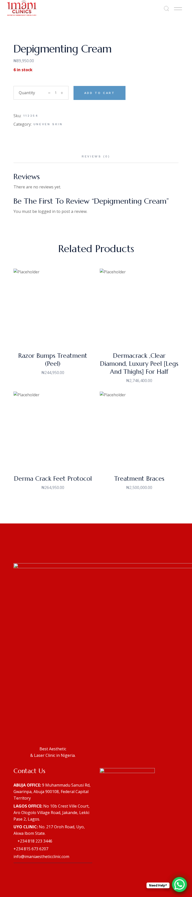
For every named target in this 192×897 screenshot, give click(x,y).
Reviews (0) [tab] (96, 156)
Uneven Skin (48, 124)
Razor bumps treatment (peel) (52, 360)
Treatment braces (139, 478)
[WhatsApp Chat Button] (179, 884)
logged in (47, 211)
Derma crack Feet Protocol (53, 478)
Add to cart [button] (53, 337)
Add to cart (99, 93)
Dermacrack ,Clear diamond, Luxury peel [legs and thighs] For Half (139, 364)
